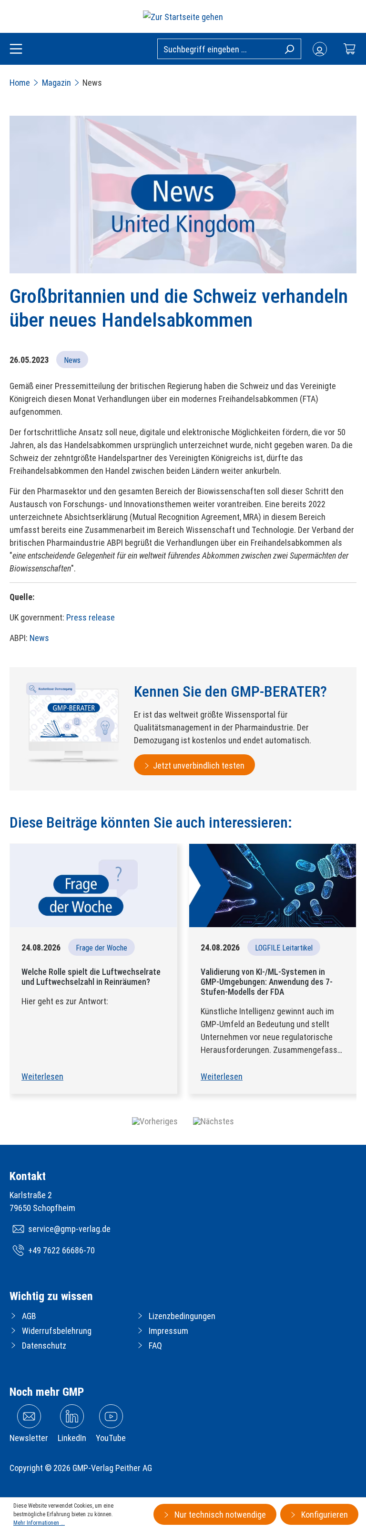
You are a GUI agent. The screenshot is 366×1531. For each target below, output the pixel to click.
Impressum (168, 1331)
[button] (155, 1121)
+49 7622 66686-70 (61, 1250)
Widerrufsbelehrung (57, 1331)
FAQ (155, 1346)
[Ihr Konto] (320, 49)
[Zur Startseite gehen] (183, 16)
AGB (29, 1316)
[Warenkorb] (349, 49)
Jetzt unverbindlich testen (198, 765)
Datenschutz (44, 1346)
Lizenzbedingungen (182, 1316)
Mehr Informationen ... (39, 1523)
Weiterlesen (42, 1076)
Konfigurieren (323, 1515)
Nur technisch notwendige (219, 1515)
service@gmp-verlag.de (69, 1229)
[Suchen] (289, 48)
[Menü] (16, 49)
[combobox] (229, 49)
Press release (90, 617)
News (39, 638)
